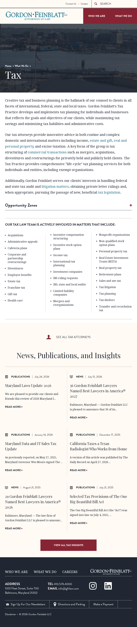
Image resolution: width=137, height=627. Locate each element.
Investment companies (67, 271)
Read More (13, 407)
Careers (84, 4)
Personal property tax (113, 251)
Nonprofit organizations (114, 234)
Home (8, 66)
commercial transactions (47, 152)
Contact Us (70, 4)
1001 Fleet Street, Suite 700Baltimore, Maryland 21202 (22, 590)
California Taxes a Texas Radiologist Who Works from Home (98, 446)
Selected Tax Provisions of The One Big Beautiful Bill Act (98, 499)
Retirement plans (110, 274)
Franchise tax (16, 287)
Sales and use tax (110, 280)
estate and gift (101, 141)
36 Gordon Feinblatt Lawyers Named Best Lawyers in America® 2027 (97, 391)
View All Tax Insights (68, 545)
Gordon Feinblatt (19, 16)
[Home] (111, 572)
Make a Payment (103, 604)
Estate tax (14, 281)
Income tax (60, 255)
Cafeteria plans (17, 248)
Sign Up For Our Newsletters (28, 604)
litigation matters (55, 187)
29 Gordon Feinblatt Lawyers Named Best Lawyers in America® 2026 (33, 502)
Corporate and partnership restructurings (17, 258)
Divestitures (15, 268)
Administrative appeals (22, 241)
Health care (15, 300)
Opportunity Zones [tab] (21, 205)
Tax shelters (107, 300)
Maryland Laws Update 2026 (28, 385)
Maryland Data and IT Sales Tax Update (30, 446)
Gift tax (12, 294)
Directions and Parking (71, 604)
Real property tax (110, 268)
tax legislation (109, 192)
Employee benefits (19, 275)
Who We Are (96, 16)
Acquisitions (15, 235)
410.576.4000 (63, 584)
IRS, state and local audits (69, 284)
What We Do (123, 16)
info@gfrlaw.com (68, 588)
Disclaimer (10, 614)
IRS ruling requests (65, 278)
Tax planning (107, 293)
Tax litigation (107, 287)
